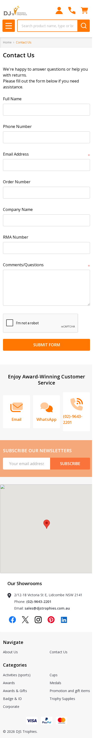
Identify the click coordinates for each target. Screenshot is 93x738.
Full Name (12, 99)
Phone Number (17, 126)
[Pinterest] (51, 620)
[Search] (83, 26)
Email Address (46, 154)
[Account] (59, 10)
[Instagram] (38, 620)
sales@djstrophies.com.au (47, 608)
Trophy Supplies (62, 698)
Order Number (17, 181)
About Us (10, 652)
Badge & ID (12, 698)
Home (7, 42)
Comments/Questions (46, 265)
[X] (25, 620)
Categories (15, 665)
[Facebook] (12, 620)
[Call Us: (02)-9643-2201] (71, 10)
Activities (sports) (17, 675)
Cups (54, 675)
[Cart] (84, 10)
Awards (9, 682)
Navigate (13, 642)
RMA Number (15, 237)
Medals (55, 682)
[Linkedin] (64, 620)
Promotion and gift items (70, 690)
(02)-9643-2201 (38, 601)
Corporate (11, 706)
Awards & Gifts (15, 690)
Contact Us (58, 652)
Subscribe (70, 463)
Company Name (18, 209)
